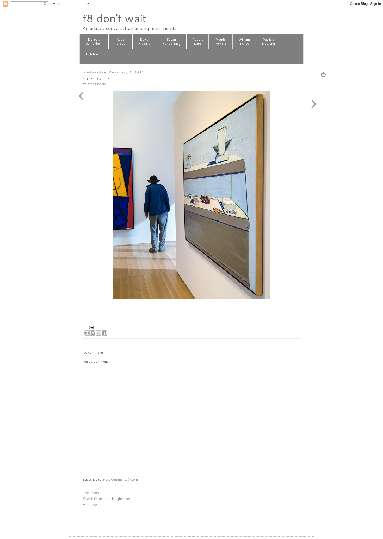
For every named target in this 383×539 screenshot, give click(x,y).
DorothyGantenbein (93, 41)
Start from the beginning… (108, 499)
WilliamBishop (244, 41)
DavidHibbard (144, 41)
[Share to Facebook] (104, 333)
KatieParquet (120, 41)
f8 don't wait (114, 18)
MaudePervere (221, 41)
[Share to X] (98, 333)
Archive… (92, 504)
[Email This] (87, 333)
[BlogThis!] (92, 333)
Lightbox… (93, 493)
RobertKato (197, 41)
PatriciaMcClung (268, 41)
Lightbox (92, 54)
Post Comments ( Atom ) (121, 479)
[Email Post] (91, 327)
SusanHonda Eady (171, 41)
